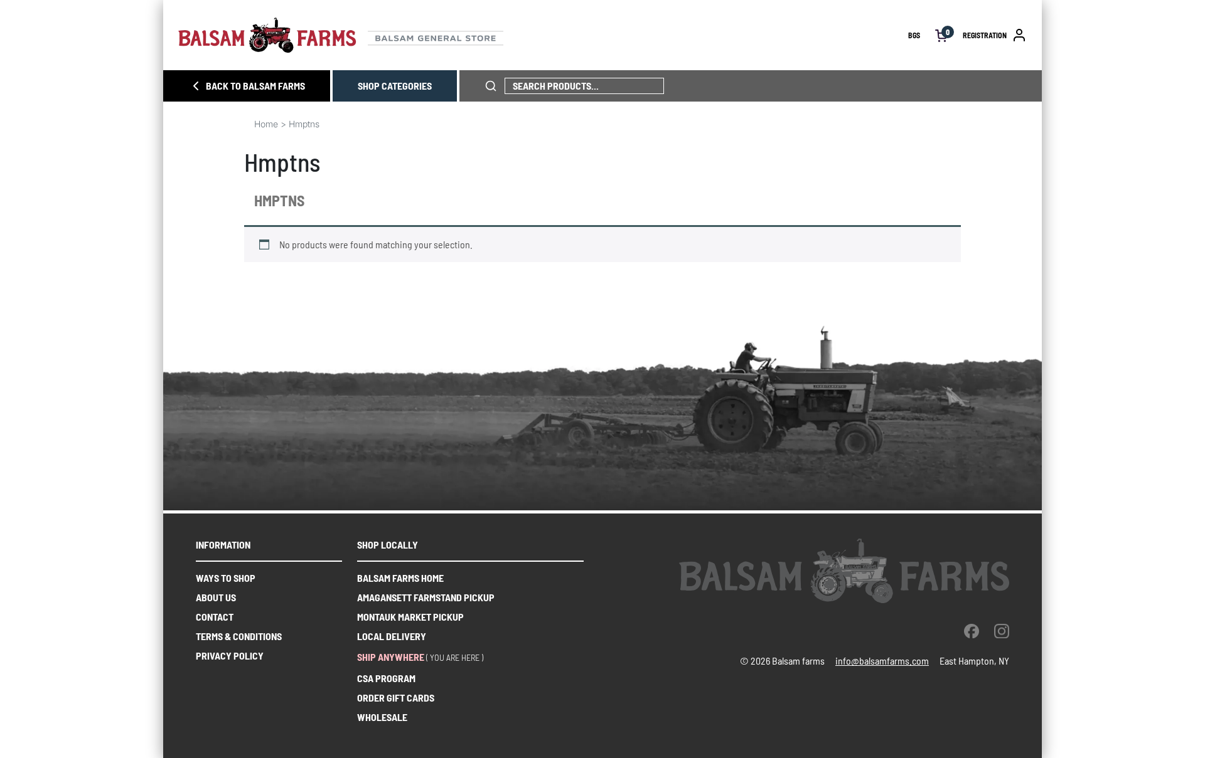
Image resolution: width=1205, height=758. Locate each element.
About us (216, 597)
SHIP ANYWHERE (390, 657)
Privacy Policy (230, 655)
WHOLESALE (382, 717)
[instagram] (1001, 630)
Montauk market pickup (410, 617)
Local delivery (391, 636)
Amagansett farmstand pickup (426, 597)
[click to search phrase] (491, 86)
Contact (214, 617)
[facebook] (971, 630)
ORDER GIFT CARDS (395, 697)
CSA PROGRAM (386, 678)
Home (266, 123)
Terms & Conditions (239, 636)
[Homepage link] (543, 35)
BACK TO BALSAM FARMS (255, 86)
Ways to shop (225, 578)
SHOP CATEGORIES (395, 86)
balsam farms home (400, 578)
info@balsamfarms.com (882, 660)
